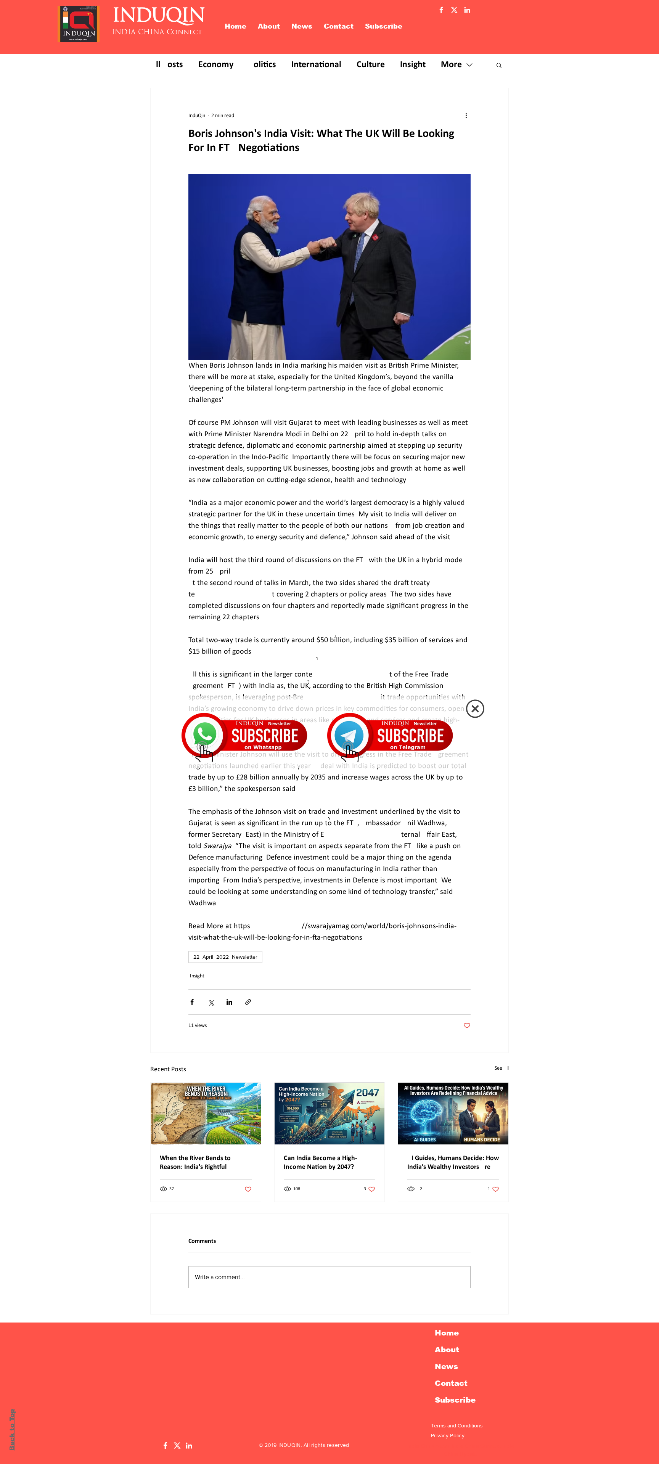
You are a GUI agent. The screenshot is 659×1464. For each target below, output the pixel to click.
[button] (475, 708)
